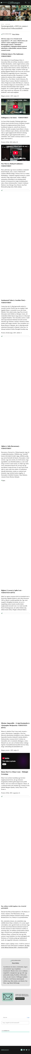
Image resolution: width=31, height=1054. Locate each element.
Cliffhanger (14, 2)
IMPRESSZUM (5, 1049)
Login (28, 1017)
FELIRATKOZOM (20, 998)
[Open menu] (29, 3)
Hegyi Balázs (15, 34)
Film (2, 24)
